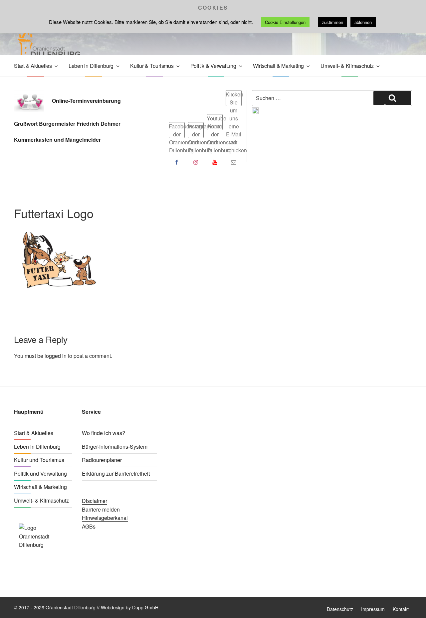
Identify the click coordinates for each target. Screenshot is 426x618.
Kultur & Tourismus (152, 66)
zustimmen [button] (332, 22)
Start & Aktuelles (33, 66)
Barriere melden (101, 509)
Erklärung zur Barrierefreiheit (116, 473)
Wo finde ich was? (103, 433)
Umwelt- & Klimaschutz (347, 66)
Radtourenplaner (102, 460)
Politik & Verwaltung (213, 66)
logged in (56, 356)
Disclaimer (94, 501)
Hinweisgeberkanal (105, 518)
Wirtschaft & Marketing (278, 66)
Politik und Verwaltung (40, 473)
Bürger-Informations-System (114, 446)
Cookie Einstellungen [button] (285, 22)
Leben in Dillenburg (91, 66)
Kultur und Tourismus (39, 460)
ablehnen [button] (363, 22)
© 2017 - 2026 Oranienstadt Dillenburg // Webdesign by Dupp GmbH (86, 607)
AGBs (89, 526)
